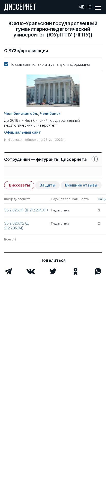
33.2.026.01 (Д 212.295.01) (26, 210)
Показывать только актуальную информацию (50, 64)
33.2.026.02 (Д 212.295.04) (16, 225)
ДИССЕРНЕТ (20, 7)
